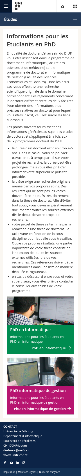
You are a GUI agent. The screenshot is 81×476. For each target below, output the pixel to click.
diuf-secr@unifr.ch (16, 450)
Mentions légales (27, 472)
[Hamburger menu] (6, 6)
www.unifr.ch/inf (15, 455)
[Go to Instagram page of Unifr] (23, 462)
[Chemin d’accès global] (62, 6)
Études (10, 19)
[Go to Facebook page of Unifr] (4, 463)
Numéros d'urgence (49, 472)
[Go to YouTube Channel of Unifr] (11, 462)
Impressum (9, 472)
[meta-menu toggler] (75, 6)
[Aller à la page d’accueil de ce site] (18, 6)
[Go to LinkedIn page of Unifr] (17, 462)
